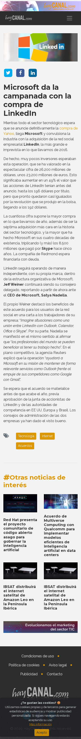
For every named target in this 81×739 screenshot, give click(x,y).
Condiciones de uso (37, 656)
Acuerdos (25, 445)
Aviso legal (58, 665)
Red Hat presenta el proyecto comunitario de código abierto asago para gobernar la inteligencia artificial (20, 535)
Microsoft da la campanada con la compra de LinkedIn (37, 100)
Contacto (55, 674)
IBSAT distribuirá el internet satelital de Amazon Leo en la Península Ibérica (19, 597)
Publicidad (29, 674)
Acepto (41, 732)
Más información (40, 724)
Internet (47, 436)
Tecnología (26, 436)
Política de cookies (24, 665)
